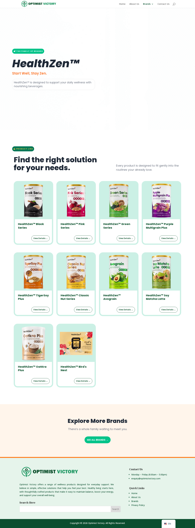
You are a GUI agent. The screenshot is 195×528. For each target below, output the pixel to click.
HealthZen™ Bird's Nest (74, 368)
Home (122, 4)
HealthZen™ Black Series (31, 225)
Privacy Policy (138, 505)
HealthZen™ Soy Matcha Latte (157, 297)
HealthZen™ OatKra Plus (32, 368)
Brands (147, 4)
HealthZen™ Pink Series (73, 225)
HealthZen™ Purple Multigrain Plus (159, 225)
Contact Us (163, 4)
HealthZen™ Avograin (112, 297)
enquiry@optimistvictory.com (145, 478)
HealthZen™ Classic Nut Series (75, 297)
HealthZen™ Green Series (116, 225)
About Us (134, 4)
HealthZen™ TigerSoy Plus (33, 297)
